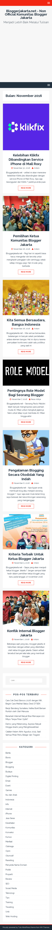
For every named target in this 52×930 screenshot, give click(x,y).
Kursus (9, 837)
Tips (7, 898)
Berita (8, 753)
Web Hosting (11, 916)
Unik (7, 912)
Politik (8, 870)
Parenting (10, 860)
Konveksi (10, 832)
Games (9, 790)
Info (7, 804)
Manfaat (9, 841)
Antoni (36, 168)
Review (9, 879)
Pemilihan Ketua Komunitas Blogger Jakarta (26, 240)
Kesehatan (10, 823)
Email (8, 781)
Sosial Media (11, 888)
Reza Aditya (36, 399)
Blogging (10, 767)
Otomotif (9, 856)
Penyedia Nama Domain (16, 865)
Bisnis (8, 757)
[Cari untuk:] (26, 680)
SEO (7, 884)
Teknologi (10, 893)
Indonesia (10, 800)
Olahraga (10, 846)
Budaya (9, 772)
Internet (9, 809)
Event (8, 786)
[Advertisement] (26, 54)
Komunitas (10, 827)
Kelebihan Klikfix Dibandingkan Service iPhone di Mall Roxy (26, 159)
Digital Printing (12, 776)
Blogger (9, 762)
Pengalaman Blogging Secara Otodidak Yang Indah (26, 474)
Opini (8, 851)
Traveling (10, 907)
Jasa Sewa (10, 818)
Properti (9, 874)
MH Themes (44, 927)
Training (9, 902)
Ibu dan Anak (11, 795)
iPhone (9, 814)
